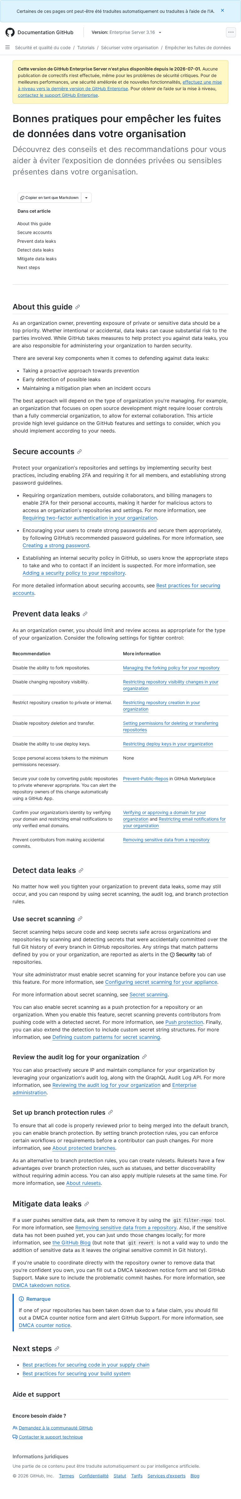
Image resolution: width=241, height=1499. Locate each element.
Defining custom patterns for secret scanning (106, 1037)
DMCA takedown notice (41, 1285)
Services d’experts (166, 1475)
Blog (195, 1475)
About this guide (42, 306)
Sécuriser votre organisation (129, 47)
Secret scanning (149, 994)
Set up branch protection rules (59, 1112)
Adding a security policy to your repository (74, 573)
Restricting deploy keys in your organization (168, 743)
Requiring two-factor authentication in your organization (90, 518)
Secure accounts (43, 451)
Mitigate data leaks (47, 1203)
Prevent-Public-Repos (145, 778)
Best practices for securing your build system (77, 1373)
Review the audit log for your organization (76, 1057)
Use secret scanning (44, 919)
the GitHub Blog (71, 1242)
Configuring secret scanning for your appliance (161, 982)
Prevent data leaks (46, 613)
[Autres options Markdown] (86, 198)
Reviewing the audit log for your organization (106, 1085)
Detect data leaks (44, 870)
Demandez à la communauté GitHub (56, 1427)
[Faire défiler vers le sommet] (227, 1485)
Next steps (32, 1348)
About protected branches (83, 1148)
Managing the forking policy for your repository (171, 667)
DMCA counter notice (44, 1325)
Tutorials (85, 47)
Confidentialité (94, 1475)
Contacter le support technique (51, 1436)
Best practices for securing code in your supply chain (86, 1365)
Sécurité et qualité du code (43, 47)
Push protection (184, 1022)
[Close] (223, 10)
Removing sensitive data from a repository (166, 839)
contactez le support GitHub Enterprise (58, 95)
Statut (120, 1475)
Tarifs (136, 1475)
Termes (66, 1475)
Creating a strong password (56, 545)
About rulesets (83, 1183)
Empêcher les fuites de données (198, 47)
